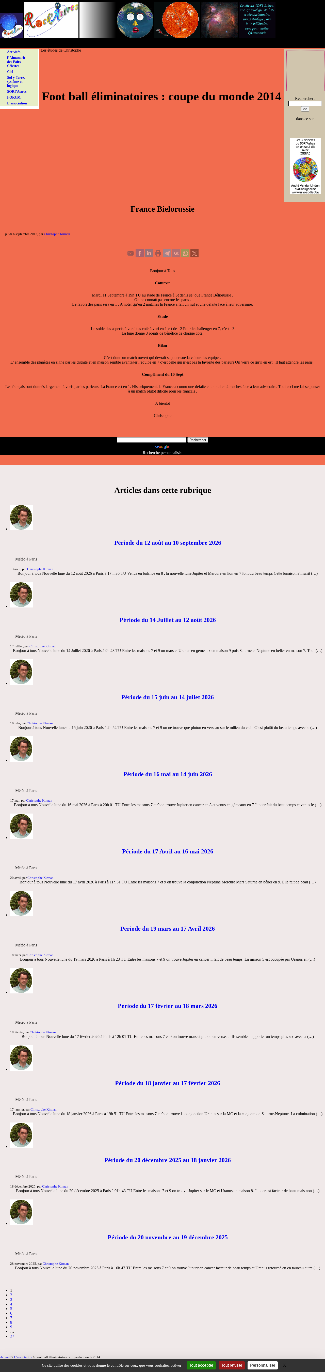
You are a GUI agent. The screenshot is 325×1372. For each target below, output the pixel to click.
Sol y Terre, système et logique (16, 82)
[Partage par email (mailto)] (130, 256)
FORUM (14, 97)
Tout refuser (231, 1365)
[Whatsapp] (185, 256)
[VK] (176, 256)
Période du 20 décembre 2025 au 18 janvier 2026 (167, 1160)
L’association (17, 103)
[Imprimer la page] (158, 256)
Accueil (5, 1357)
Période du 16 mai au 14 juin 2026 (167, 774)
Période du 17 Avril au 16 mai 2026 (167, 851)
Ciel (10, 72)
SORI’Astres (16, 91)
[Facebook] (140, 256)
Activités (13, 52)
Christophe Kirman (57, 234)
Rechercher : (305, 98)
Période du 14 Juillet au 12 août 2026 (168, 620)
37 (12, 1336)
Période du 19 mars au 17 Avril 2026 (167, 928)
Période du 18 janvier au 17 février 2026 (167, 1083)
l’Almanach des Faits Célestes (16, 62)
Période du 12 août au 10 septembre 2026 (167, 542)
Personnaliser (262, 1365)
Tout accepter (201, 1365)
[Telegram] (167, 256)
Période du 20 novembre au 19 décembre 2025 (168, 1237)
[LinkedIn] (149, 256)
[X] (194, 256)
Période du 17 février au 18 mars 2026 (167, 1006)
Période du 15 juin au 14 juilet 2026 (167, 697)
